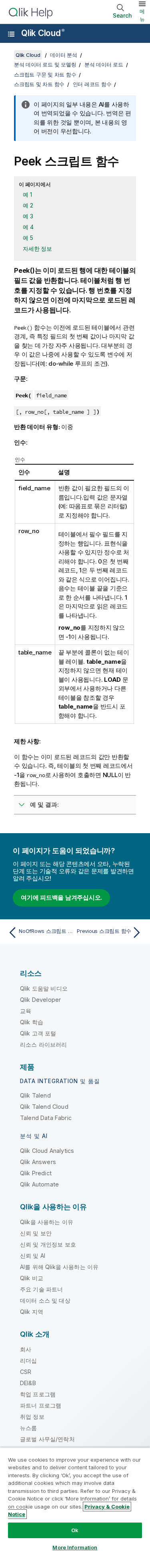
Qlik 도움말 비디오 (44, 988)
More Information (74, 1547)
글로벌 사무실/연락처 (47, 1439)
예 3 (28, 216)
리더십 (28, 1360)
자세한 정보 (37, 248)
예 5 (28, 237)
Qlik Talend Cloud (44, 1106)
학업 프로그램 (38, 1394)
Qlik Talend (35, 1095)
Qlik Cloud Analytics (47, 1150)
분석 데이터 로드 (103, 64)
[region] (75, 1502)
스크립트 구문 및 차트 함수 (45, 74)
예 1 (27, 194)
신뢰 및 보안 (36, 1233)
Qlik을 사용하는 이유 (46, 1222)
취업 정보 (32, 1416)
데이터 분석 (63, 55)
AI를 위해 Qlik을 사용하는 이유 (59, 1266)
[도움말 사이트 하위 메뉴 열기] (11, 34)
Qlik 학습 (31, 1022)
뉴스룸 (28, 1427)
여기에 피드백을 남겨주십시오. (61, 897)
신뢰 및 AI (32, 1255)
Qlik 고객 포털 (38, 1033)
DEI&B (28, 1383)
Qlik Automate (39, 1184)
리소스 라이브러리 (43, 1044)
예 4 (28, 227)
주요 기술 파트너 (41, 1289)
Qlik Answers (38, 1161)
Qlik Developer (40, 999)
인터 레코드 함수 (92, 84)
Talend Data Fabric (46, 1117)
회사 (25, 1349)
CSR (25, 1371)
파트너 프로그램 (40, 1405)
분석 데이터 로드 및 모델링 (45, 64)
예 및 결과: (44, 804)
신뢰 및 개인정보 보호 (48, 1244)
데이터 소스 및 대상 (45, 1300)
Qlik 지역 (31, 1311)
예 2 (28, 205)
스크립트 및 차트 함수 (39, 84)
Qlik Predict (36, 1173)
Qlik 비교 (31, 1278)
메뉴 (142, 15)
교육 (25, 1010)
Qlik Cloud (42, 33)
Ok (74, 1530)
